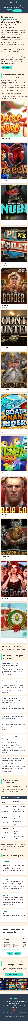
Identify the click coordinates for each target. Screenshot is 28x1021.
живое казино (17, 7)
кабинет (9, 10)
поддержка (5, 7)
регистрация (18, 10)
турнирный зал (21, 5)
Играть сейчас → (7, 67)
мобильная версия (7, 5)
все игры (15, 5)
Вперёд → (17, 953)
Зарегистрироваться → (14, 974)
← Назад (10, 953)
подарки (23, 7)
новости (11, 7)
